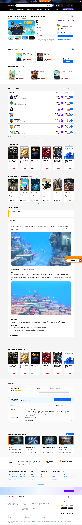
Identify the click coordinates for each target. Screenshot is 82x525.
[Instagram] (69, 513)
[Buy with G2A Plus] (62, 97)
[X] (71, 513)
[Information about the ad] (18, 95)
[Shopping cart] (72, 5)
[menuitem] (10, 9)
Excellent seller (17, 97)
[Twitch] (65, 513)
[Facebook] (61, 513)
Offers (9, 82)
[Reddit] (67, 513)
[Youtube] (63, 513)
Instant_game (17, 125)
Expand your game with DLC (16, 66)
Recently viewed (15, 82)
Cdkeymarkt (16, 107)
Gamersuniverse (17, 113)
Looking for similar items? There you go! (20, 176)
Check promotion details (12, 490)
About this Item (22, 82)
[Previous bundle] (71, 49)
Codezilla (16, 131)
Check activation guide (42, 21)
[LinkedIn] (73, 513)
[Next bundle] (73, 49)
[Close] (80, 1)
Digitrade (62, 24)
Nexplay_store (17, 96)
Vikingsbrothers (17, 119)
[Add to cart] (71, 97)
